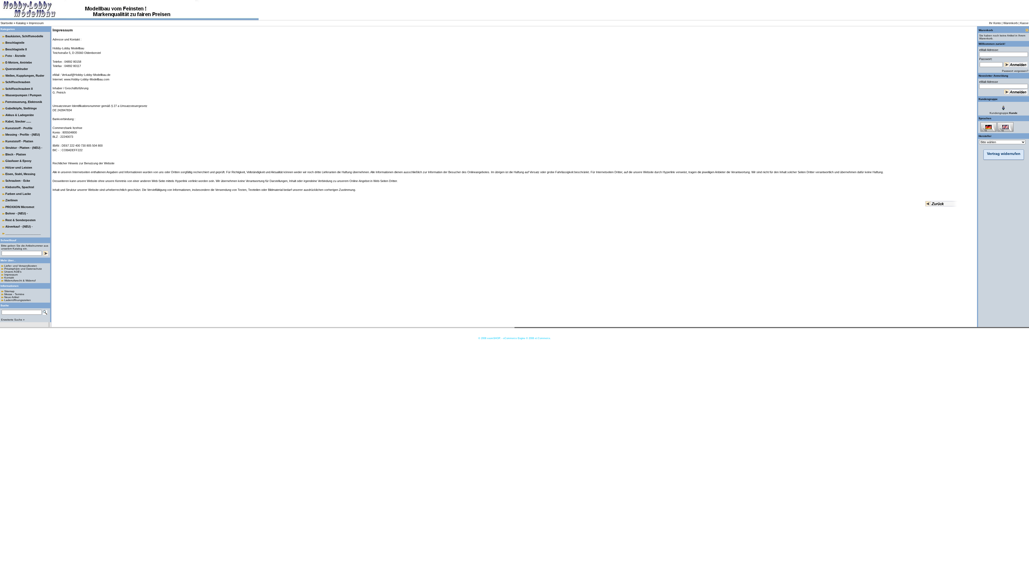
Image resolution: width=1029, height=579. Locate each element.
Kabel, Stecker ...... (18, 121)
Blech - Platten (15, 154)
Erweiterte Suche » (13, 319)
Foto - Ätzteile (15, 55)
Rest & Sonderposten (20, 220)
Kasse (1024, 23)
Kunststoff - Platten (19, 141)
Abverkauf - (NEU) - (19, 226)
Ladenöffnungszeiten (17, 300)
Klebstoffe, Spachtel (19, 187)
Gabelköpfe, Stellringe (21, 108)
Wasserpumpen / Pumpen (23, 95)
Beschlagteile (14, 42)
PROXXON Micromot (19, 207)
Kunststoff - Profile (18, 128)
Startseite (7, 23)
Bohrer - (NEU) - (16, 213)
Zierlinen (11, 200)
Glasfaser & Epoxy (18, 160)
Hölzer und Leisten (18, 167)
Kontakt (9, 277)
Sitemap (9, 291)
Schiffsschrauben (17, 82)
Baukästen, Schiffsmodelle (24, 36)
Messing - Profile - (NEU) (22, 134)
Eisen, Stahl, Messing (20, 174)
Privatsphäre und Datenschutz (23, 268)
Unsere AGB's (12, 271)
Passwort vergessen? (1015, 70)
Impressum (36, 23)
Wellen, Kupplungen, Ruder (24, 75)
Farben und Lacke (18, 193)
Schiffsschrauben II (19, 88)
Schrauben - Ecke (17, 180)
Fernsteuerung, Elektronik (23, 101)
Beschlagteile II (16, 49)
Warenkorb (1010, 23)
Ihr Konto (995, 23)
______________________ (23, 233)
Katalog (21, 23)
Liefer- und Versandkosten (20, 265)
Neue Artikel (11, 297)
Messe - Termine (14, 294)
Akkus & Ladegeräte (19, 115)
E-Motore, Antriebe (18, 62)
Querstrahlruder (16, 68)
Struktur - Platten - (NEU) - (23, 147)
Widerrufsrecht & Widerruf (20, 280)
